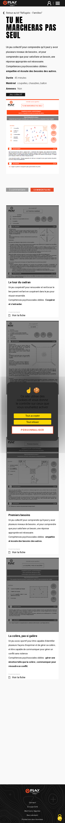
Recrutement (32, 815)
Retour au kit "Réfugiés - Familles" (24, 13)
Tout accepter (32, 416)
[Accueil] (10, 3)
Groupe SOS (32, 807)
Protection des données (32, 819)
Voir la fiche (18, 315)
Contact (32, 802)
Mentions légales (32, 811)
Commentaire (42, 190)
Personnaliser (32, 429)
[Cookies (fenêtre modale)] (59, 818)
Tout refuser (32, 422)
